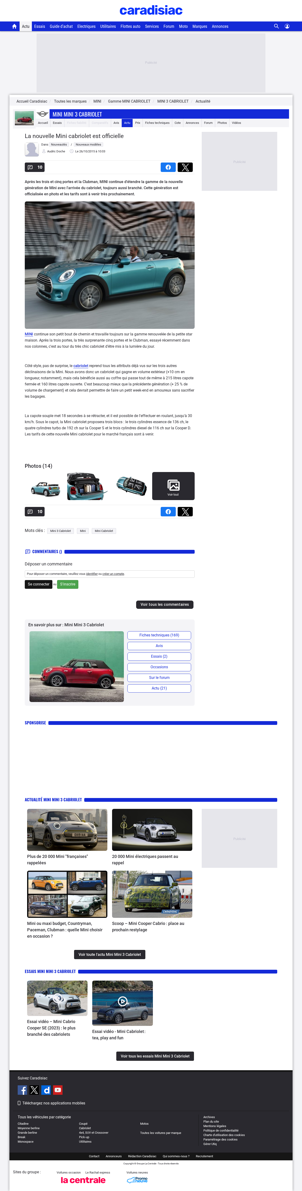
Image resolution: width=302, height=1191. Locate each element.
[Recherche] (276, 26)
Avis (116, 123)
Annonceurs (114, 1156)
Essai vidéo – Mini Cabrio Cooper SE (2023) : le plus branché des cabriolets (51, 1028)
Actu (25, 26)
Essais (39, 26)
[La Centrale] (83, 1184)
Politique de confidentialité (221, 1130)
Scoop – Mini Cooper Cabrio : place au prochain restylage (148, 926)
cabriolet (80, 366)
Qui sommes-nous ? (176, 1156)
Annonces (220, 26)
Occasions (159, 667)
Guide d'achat (61, 26)
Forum (169, 26)
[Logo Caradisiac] (151, 19)
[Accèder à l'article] (67, 830)
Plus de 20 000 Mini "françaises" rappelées (57, 859)
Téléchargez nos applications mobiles (53, 1103)
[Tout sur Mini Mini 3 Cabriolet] (24, 124)
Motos (144, 1123)
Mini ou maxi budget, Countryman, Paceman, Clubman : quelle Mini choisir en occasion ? (64, 930)
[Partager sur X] (186, 165)
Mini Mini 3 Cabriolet (77, 114)
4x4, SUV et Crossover (93, 1132)
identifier (92, 574)
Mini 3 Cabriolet (60, 531)
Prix (137, 123)
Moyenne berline (29, 1128)
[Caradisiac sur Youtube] (58, 1090)
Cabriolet (85, 1128)
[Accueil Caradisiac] (14, 26)
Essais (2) (159, 656)
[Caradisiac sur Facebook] (23, 1090)
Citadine (23, 1123)
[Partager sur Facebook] (169, 165)
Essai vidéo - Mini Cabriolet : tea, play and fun (119, 1034)
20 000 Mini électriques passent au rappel (145, 859)
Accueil (43, 123)
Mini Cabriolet (104, 531)
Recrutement (204, 1156)
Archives (209, 1117)
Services (152, 26)
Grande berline (27, 1132)
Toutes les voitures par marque (160, 1133)
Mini (83, 531)
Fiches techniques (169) (159, 635)
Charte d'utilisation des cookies (224, 1135)
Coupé (83, 1123)
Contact (94, 1156)
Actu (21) (159, 688)
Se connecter (38, 584)
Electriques (86, 26)
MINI (29, 334)
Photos (222, 123)
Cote (178, 123)
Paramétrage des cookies (220, 1139)
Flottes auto (130, 26)
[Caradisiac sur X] (34, 1090)
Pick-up (84, 1137)
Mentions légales (214, 1126)
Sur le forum (159, 677)
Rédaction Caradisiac (142, 1156)
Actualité (203, 101)
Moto (183, 26)
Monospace (26, 1141)
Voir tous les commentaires (165, 604)
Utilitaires (108, 26)
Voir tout (173, 494)
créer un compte (113, 574)
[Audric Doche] (32, 155)
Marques (200, 26)
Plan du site (211, 1121)
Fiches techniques (157, 123)
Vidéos (236, 123)
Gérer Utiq (210, 1144)
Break (21, 1137)
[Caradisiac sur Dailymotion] (46, 1090)
